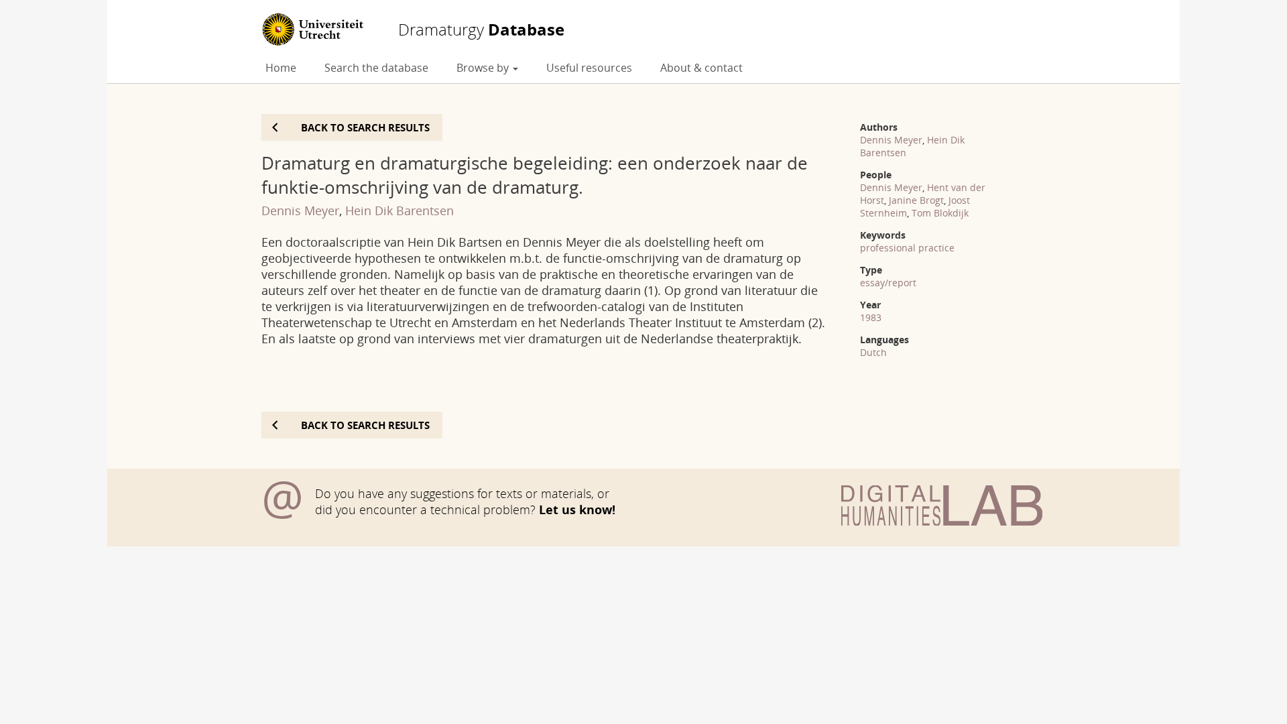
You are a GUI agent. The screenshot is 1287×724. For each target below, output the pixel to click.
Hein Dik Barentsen (399, 210)
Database (481, 29)
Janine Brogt (916, 200)
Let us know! (577, 509)
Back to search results (365, 127)
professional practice (907, 247)
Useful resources (589, 67)
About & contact (701, 67)
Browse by (483, 67)
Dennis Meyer (300, 210)
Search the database (376, 67)
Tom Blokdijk (940, 212)
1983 (870, 317)
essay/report (888, 282)
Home (280, 67)
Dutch (873, 352)
